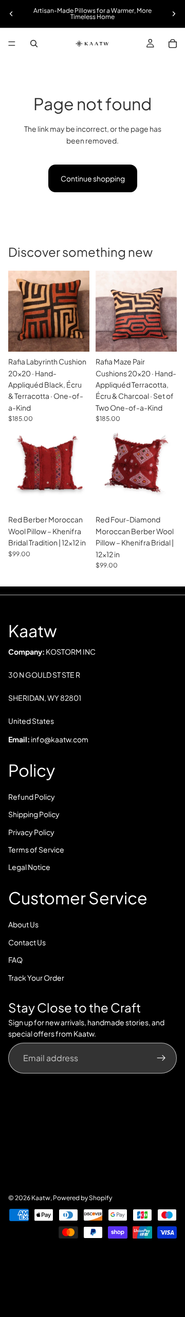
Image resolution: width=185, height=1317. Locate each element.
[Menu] (12, 43)
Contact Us (27, 942)
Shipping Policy (34, 814)
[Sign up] (161, 1058)
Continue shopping (93, 178)
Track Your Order (36, 977)
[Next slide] (173, 14)
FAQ (15, 959)
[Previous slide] (11, 14)
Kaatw (40, 1198)
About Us (23, 924)
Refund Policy (31, 796)
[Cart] (172, 43)
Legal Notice (29, 867)
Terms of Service (36, 849)
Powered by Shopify (82, 1198)
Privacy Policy (31, 832)
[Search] (34, 43)
